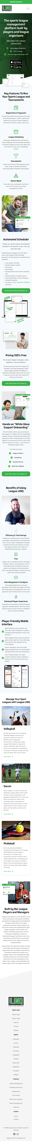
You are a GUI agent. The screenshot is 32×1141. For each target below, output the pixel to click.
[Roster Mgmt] (16, 175)
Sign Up (16, 1022)
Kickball (16, 1059)
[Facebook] (14, 1134)
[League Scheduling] (16, 132)
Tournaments (16, 161)
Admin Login (16, 1018)
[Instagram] (18, 1134)
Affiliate (16, 1030)
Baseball (16, 1071)
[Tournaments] (16, 156)
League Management (16, 1083)
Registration (16, 1091)
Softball (16, 1075)
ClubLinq (16, 1107)
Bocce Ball (16, 1063)
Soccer (14, 282)
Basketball (16, 1067)
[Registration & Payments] (16, 107)
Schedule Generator (16, 1087)
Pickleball (27, 282)
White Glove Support (16, 1099)
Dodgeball (16, 1055)
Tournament (16, 1095)
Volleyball (20, 282)
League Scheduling (16, 137)
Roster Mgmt (16, 180)
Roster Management (16, 1103)
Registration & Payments (16, 112)
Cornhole (16, 1051)
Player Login (16, 1014)
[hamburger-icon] (28, 8)
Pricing (16, 1026)
